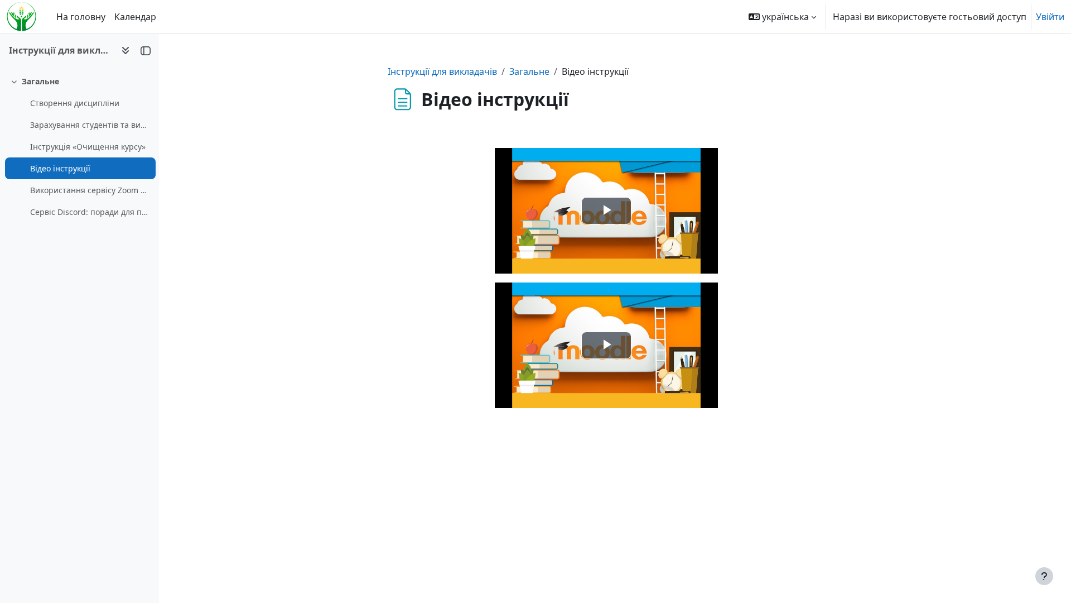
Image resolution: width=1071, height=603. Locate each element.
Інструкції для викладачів (442, 71)
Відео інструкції (60, 168)
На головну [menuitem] (80, 17)
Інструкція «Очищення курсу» (88, 146)
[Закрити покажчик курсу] (146, 50)
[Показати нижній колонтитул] (1044, 576)
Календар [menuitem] (135, 17)
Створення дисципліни (74, 103)
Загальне (40, 81)
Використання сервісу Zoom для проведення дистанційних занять (90, 190)
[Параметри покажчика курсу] (125, 50)
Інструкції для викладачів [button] (60, 50)
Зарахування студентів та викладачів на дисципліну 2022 (90, 124)
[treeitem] (79, 146)
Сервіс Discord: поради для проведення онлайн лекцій (90, 212)
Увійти (1050, 17)
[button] (782, 17)
